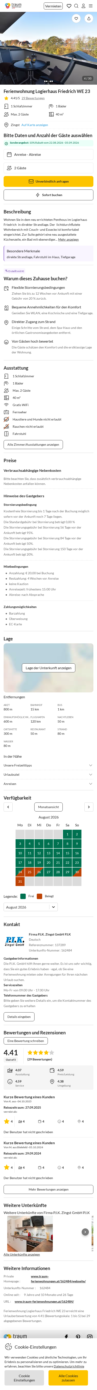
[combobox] (6, 907)
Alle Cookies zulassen (68, 1378)
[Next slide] (85, 1232)
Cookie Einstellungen (24, 1378)
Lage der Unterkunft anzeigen (49, 668)
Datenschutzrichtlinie (69, 1366)
